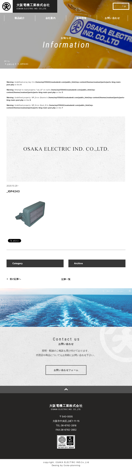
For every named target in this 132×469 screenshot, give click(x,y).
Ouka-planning (72, 465)
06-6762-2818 (68, 425)
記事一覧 (66, 279)
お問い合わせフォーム (66, 370)
